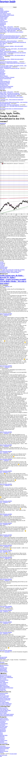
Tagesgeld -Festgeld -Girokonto (7, 77)
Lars (1, 452)
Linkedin (2, 265)
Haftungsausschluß (4, 748)
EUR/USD (16, 269)
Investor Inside (13, 753)
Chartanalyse (3, 22)
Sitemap (2, 752)
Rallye (8, 272)
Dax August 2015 (10, 269)
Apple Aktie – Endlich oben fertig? (8, 30)
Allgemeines (3, 746)
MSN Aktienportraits (4, 686)
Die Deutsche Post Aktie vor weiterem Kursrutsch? (11, 108)
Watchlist (2, 25)
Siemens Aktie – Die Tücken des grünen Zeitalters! (11, 31)
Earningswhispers (4, 693)
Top (1, 756)
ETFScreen (2, 694)
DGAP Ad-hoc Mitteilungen (6, 677)
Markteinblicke (3, 670)
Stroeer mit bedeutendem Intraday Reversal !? (10, 35)
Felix (1, 611)
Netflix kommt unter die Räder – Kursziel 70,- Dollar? (12, 276)
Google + (2, 264)
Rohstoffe (2, 736)
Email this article (4, 267)
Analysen (2, 20)
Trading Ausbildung (4, 11)
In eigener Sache (4, 726)
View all (2, 34)
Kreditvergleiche (4, 711)
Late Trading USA (4, 697)
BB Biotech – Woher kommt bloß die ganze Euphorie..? (12, 63)
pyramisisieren (3, 272)
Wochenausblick (3, 743)
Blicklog (2, 666)
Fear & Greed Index (4, 695)
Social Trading (3, 713)
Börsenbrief (2, 73)
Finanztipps (2, 70)
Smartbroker (3, 689)
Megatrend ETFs (4, 685)
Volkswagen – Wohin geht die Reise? (8, 41)
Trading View (3, 690)
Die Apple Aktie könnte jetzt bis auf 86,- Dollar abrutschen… (14, 38)
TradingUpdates (3, 740)
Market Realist (3, 669)
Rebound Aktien (3, 735)
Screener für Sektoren (5, 82)
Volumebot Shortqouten (5, 704)
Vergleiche (2, 74)
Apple (3, 269)
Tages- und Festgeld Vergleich (7, 714)
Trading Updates (4, 17)
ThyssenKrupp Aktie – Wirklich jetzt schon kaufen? (11, 59)
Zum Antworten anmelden (6, 313)
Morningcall (3, 731)
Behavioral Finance (4, 719)
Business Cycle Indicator (5, 676)
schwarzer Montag (15, 272)
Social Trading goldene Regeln (7, 15)
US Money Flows (4, 85)
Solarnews (2, 737)
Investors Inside (8, 1)
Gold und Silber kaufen (5, 710)
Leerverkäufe (3, 683)
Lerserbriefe (2, 728)
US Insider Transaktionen (6, 703)
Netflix (19, 271)
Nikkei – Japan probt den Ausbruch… (8, 51)
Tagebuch (2, 739)
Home (1, 8)
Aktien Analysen (4, 21)
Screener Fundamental (5, 699)
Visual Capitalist (3, 671)
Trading (2, 9)
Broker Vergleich (4, 76)
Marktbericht (3, 24)
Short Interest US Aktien (5, 87)
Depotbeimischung (4, 16)
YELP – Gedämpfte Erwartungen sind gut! (9, 68)
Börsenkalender (3, 674)
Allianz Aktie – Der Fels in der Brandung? (9, 104)
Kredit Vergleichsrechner (5, 78)
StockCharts (3, 701)
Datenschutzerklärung (5, 747)
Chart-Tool (2, 89)
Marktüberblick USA (5, 83)
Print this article (3, 268)
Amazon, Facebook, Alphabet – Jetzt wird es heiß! (11, 46)
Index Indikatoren (4, 682)
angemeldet (7, 651)
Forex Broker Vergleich (5, 13)
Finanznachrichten (4, 680)
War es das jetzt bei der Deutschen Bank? (9, 37)
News (1, 732)
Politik (1, 734)
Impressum (2, 749)
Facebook (2, 263)
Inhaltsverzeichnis (4, 751)
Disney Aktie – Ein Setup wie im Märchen (9, 28)
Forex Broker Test (4, 709)
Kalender (2, 72)
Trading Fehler (3, 19)
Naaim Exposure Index (5, 698)
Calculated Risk (3, 667)
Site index (2, 662)
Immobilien (2, 725)
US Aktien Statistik (4, 702)
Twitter (1, 262)
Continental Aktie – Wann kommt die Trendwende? (11, 99)
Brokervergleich (3, 707)
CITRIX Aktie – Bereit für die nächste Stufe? (10, 29)
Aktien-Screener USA (5, 81)
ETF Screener (3, 678)
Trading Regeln (3, 12)
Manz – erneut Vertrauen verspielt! (13, 279)
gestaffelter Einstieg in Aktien (6, 271)
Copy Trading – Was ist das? (6, 26)
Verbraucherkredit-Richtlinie (6, 715)
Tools (1, 79)
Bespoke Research (4, 665)
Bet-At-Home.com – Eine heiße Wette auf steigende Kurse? (13, 106)
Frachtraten (2, 681)
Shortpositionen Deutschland (6, 86)
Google (15, 271)
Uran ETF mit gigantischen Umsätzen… (9, 61)
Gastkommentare (4, 723)
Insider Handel (3, 727)
